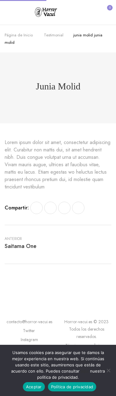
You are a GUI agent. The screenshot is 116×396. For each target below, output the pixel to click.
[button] (106, 11)
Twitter (29, 331)
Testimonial (53, 35)
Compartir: (17, 207)
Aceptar (34, 386)
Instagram (29, 339)
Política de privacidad (72, 386)
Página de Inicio (19, 35)
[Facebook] (36, 208)
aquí (85, 371)
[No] (108, 370)
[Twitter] (50, 208)
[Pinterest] (78, 208)
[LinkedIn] (64, 208)
